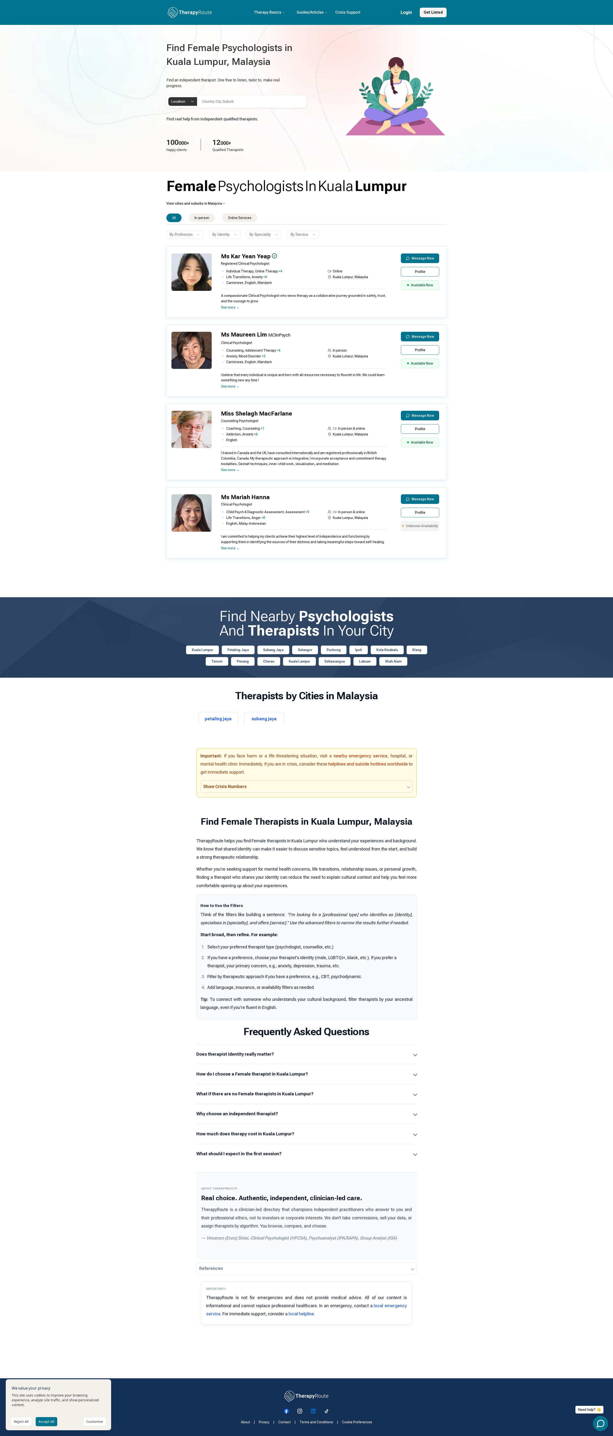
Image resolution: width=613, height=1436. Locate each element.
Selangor (305, 650)
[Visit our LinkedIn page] (313, 1411)
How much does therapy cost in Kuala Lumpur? (245, 1133)
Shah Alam (393, 661)
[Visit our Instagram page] (300, 1411)
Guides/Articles (310, 12)
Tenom (216, 661)
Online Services (239, 218)
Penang (243, 661)
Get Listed (433, 12)
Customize (94, 1421)
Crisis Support (347, 12)
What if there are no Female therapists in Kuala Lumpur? (254, 1093)
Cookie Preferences (357, 1422)
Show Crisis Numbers (225, 786)
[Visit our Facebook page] (286, 1411)
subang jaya (264, 718)
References (211, 1268)
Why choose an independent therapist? (237, 1113)
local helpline (301, 1313)
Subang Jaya (273, 650)
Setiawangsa (334, 661)
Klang (416, 650)
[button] (305, 284)
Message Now (423, 258)
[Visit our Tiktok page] (326, 1411)
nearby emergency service (361, 755)
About (245, 1422)
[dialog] (58, 1404)
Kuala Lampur (299, 661)
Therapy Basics (267, 12)
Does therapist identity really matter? (235, 1054)
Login (406, 12)
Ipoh (358, 650)
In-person (201, 218)
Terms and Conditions (316, 1422)
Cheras (268, 661)
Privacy (264, 1422)
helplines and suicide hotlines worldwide (368, 763)
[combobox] (182, 101)
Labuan (365, 661)
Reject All (21, 1421)
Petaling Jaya (238, 650)
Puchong (334, 650)
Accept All (46, 1421)
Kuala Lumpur (202, 650)
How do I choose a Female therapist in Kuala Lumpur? (252, 1073)
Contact (284, 1422)
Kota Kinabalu (387, 650)
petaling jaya (218, 718)
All (174, 218)
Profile (420, 272)
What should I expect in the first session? (239, 1153)
